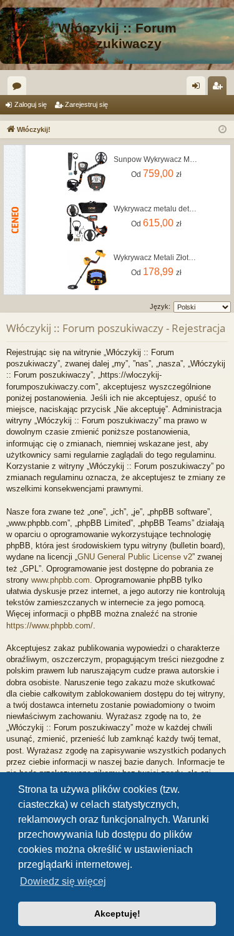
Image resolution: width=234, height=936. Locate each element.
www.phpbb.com (60, 580)
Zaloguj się (30, 104)
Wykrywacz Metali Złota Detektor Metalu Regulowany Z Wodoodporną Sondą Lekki (156, 257)
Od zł (156, 173)
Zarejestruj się (86, 104)
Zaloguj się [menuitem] (198, 88)
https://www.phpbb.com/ (49, 625)
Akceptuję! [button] (117, 913)
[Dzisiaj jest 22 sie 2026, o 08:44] (222, 130)
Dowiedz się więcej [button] (63, 881)
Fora (19, 88)
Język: (160, 306)
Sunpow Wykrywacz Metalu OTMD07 (156, 159)
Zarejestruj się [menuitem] (220, 88)
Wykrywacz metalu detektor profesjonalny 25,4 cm (156, 208)
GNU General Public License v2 (134, 556)
